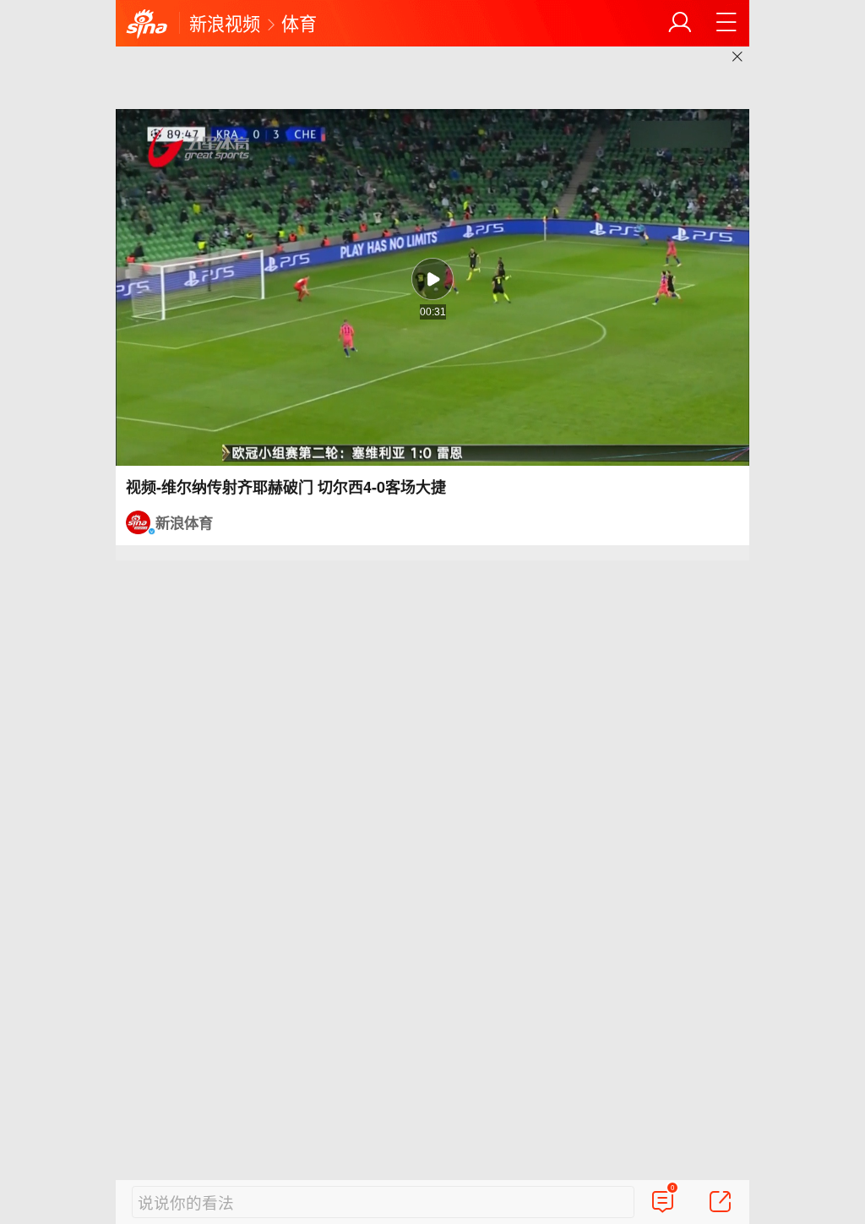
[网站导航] (726, 23)
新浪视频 (224, 23)
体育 (299, 23)
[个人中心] (680, 23)
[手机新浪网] (147, 24)
